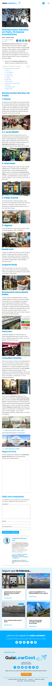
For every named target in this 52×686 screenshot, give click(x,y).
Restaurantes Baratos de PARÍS (11, 68)
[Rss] (31, 642)
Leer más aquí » (8, 598)
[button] (43, 3)
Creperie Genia (9, 81)
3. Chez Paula (9, 74)
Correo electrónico (7, 526)
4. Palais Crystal (9, 75)
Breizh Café (8, 79)
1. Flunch (8, 70)
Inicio (3, 37)
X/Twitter (14, 556)
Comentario (5, 504)
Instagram (16, 558)
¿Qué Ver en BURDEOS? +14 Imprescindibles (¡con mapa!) (38, 592)
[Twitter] (20, 642)
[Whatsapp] (14, 667)
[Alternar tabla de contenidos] (27, 66)
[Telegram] (24, 642)
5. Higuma (8, 77)
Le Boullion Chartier (10, 86)
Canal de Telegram (22, 556)
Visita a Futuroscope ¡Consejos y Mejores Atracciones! (35, 621)
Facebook (21, 555)
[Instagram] (28, 642)
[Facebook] (16, 642)
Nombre (4, 521)
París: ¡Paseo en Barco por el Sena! (13, 621)
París (12, 37)
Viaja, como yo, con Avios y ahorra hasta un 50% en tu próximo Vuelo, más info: (26, 671)
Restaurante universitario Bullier (13, 83)
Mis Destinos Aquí (9, 652)
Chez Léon (8, 85)
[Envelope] (35, 642)
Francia (8, 37)
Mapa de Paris (9, 88)
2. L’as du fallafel (9, 72)
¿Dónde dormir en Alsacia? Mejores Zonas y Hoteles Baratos (12, 593)
